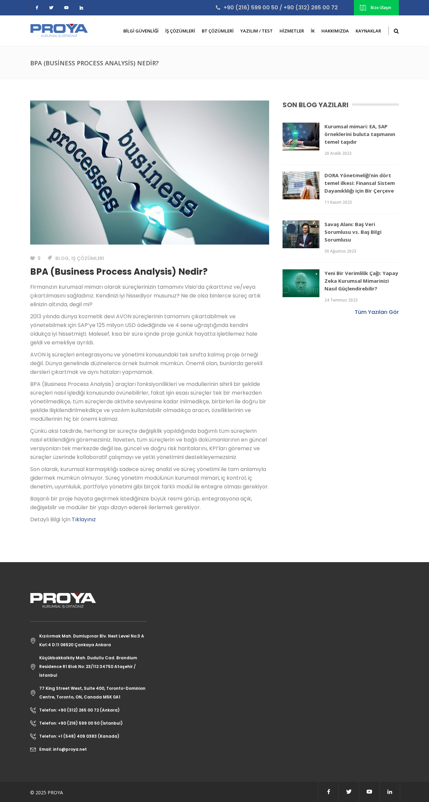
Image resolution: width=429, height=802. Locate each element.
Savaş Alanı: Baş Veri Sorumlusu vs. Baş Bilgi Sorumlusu (352, 232)
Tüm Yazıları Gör (377, 312)
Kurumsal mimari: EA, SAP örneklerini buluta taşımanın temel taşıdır (359, 134)
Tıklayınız (84, 519)
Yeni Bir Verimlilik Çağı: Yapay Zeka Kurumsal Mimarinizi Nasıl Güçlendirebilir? (361, 281)
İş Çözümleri (87, 258)
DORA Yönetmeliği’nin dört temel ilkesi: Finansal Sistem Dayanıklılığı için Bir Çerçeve (359, 183)
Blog (62, 258)
